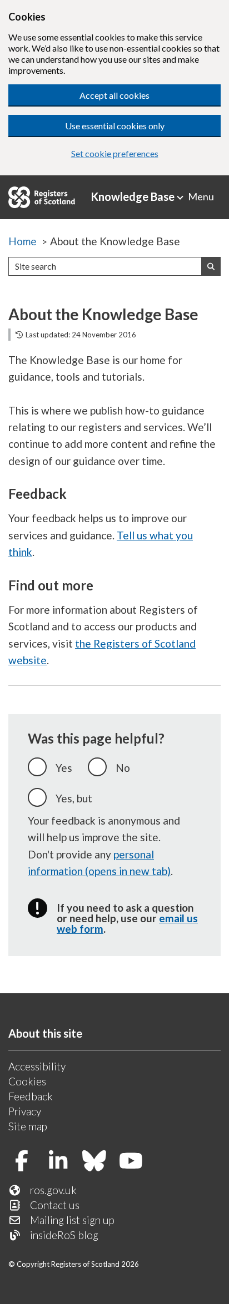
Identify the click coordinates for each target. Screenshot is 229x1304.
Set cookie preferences (114, 153)
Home (22, 241)
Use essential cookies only (115, 125)
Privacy (24, 1111)
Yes (64, 767)
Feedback (30, 1096)
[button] (211, 266)
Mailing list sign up (72, 1220)
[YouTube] (135, 1161)
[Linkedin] (62, 1161)
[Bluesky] (98, 1161)
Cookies (27, 1081)
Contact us (54, 1205)
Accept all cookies (114, 95)
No (123, 767)
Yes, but (74, 798)
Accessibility (37, 1066)
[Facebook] (25, 1161)
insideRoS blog (64, 1235)
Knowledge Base (133, 196)
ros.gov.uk (53, 1190)
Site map (27, 1126)
